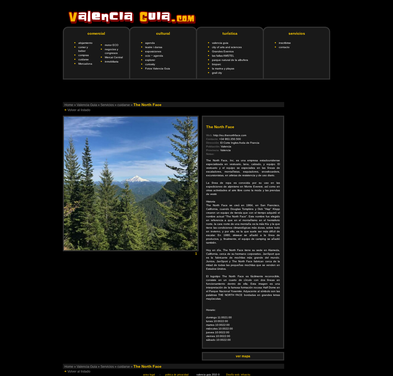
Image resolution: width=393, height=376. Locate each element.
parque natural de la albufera (230, 59)
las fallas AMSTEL (223, 55)
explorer (150, 59)
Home (68, 105)
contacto (284, 47)
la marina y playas (223, 68)
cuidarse (83, 59)
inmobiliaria (111, 61)
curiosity (150, 64)
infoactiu (245, 374)
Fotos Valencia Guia (157, 68)
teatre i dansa (153, 47)
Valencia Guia (87, 105)
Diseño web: (233, 374)
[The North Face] (131, 248)
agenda (150, 42)
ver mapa (243, 356)
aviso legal (149, 374)
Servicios (107, 105)
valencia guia (220, 42)
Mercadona (85, 63)
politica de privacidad (176, 374)
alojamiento (85, 42)
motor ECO (111, 45)
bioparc (216, 64)
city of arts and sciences (227, 47)
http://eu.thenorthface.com (229, 135)
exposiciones (153, 51)
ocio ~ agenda (154, 55)
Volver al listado (78, 110)
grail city (217, 72)
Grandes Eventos (223, 51)
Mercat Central (114, 57)
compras (83, 55)
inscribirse (285, 42)
